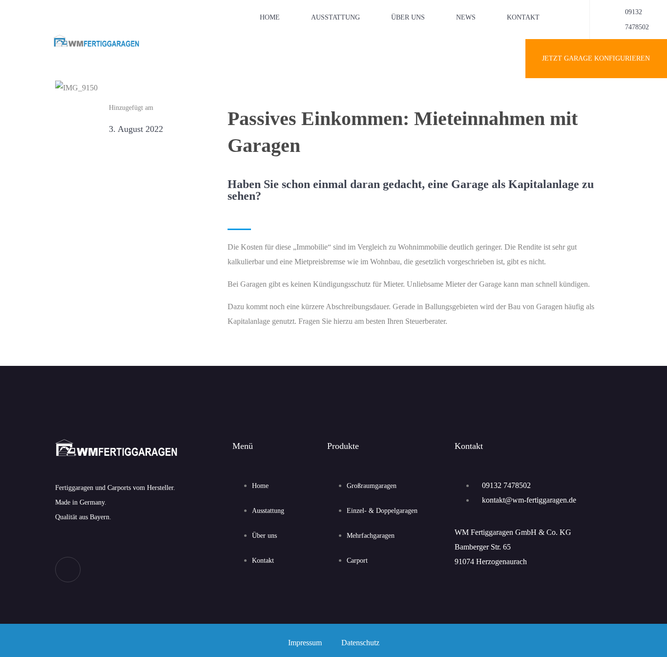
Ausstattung (335, 17)
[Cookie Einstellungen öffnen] (21, 644)
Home (270, 17)
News (466, 17)
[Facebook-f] (68, 569)
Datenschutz (360, 642)
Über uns (408, 17)
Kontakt (523, 17)
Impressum (305, 642)
